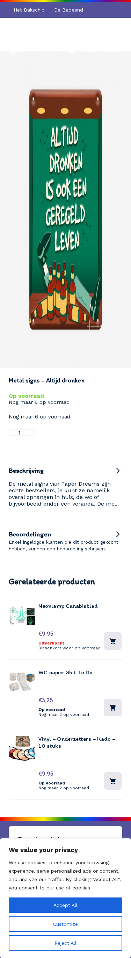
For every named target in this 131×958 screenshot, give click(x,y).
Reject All (65, 943)
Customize (65, 924)
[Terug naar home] (13, 50)
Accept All (65, 905)
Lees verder (113, 641)
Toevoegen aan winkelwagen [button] (113, 707)
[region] (65, 898)
